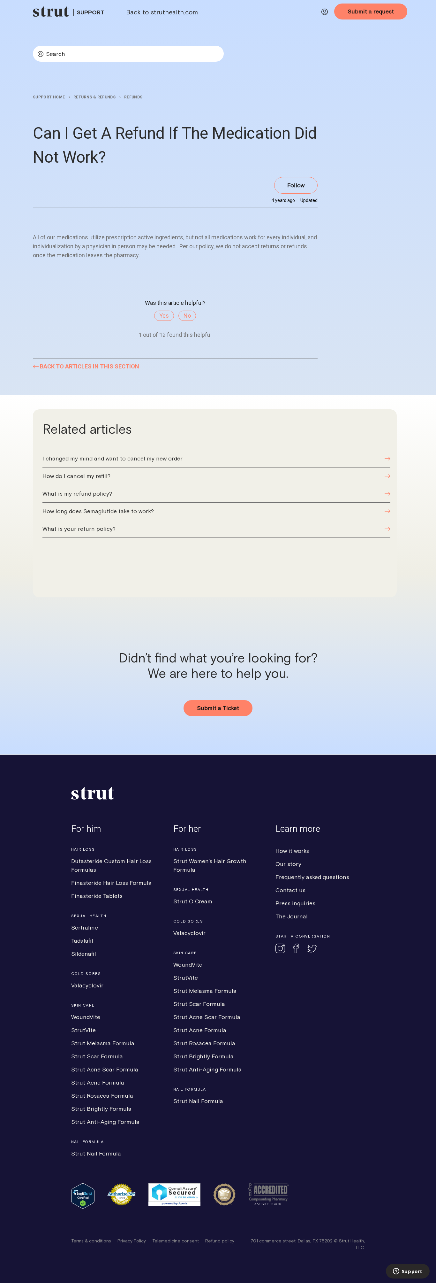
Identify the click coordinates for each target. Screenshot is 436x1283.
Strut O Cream (192, 901)
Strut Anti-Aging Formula (105, 1121)
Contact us (290, 890)
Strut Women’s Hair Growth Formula (209, 865)
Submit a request (371, 11)
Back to (162, 12)
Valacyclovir (87, 985)
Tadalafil (82, 940)
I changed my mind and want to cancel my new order (112, 458)
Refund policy (219, 1240)
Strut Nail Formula (96, 1153)
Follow (295, 185)
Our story (288, 864)
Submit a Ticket (218, 708)
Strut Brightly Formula (101, 1108)
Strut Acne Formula (97, 1082)
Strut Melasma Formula (102, 1043)
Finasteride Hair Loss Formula (111, 882)
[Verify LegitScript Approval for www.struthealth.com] (82, 1207)
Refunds (133, 97)
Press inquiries (295, 903)
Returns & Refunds (94, 97)
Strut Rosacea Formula (102, 1095)
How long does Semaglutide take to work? (98, 511)
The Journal (291, 916)
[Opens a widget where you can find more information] (408, 1272)
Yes (164, 315)
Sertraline (84, 927)
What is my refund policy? (77, 493)
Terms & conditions (91, 1240)
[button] (324, 13)
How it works (292, 850)
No (187, 315)
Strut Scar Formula (97, 1056)
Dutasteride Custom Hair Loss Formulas (111, 865)
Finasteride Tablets (97, 896)
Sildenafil (83, 953)
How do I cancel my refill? (76, 476)
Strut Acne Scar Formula (104, 1069)
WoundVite (85, 1017)
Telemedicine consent (175, 1240)
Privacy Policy (131, 1240)
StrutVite (83, 1030)
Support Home (49, 97)
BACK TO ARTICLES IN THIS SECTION (89, 366)
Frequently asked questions (312, 877)
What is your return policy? (79, 528)
